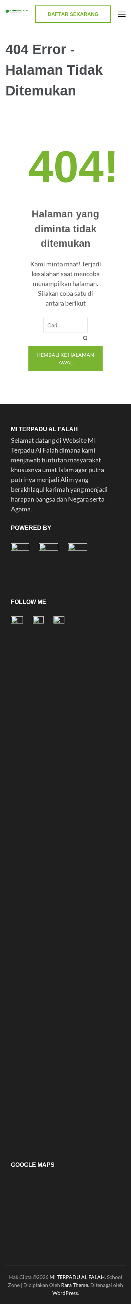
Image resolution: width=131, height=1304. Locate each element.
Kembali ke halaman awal (65, 358)
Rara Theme (74, 1285)
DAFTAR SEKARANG (73, 14)
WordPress (65, 1293)
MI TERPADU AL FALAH (77, 1277)
